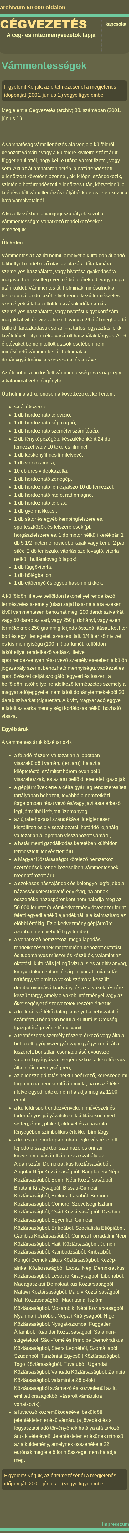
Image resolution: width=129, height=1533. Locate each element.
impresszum (115, 1524)
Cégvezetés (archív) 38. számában (67, 110)
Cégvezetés (43, 24)
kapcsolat (116, 24)
